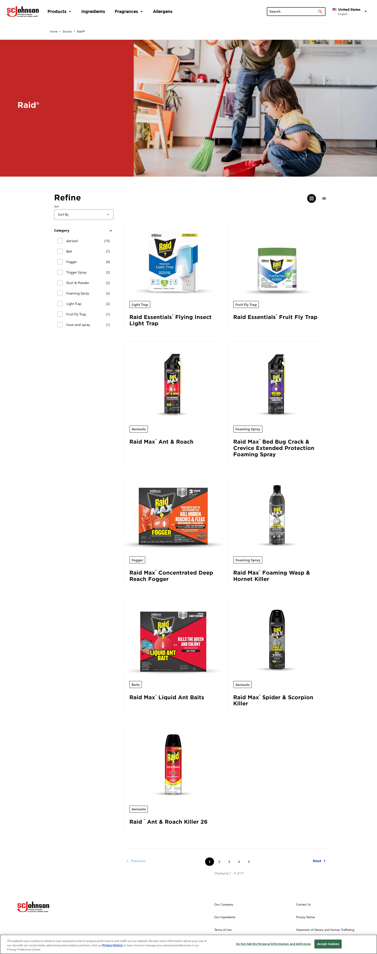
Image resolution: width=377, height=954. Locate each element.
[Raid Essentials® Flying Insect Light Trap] (173, 256)
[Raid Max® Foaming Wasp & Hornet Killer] (277, 511)
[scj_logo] (33, 907)
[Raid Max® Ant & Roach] (173, 381)
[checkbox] (60, 240)
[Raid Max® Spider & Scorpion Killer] (277, 636)
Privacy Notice (112, 945)
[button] (350, 11)
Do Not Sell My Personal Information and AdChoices (273, 944)
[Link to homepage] (23, 11)
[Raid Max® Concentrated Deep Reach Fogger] (173, 511)
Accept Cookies (328, 944)
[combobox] (83, 214)
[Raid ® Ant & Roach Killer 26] (173, 761)
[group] (317, 198)
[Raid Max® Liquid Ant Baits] (173, 636)
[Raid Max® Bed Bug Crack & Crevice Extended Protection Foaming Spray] (277, 381)
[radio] (311, 198)
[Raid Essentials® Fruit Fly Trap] (277, 256)
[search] (320, 11)
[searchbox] (293, 11)
